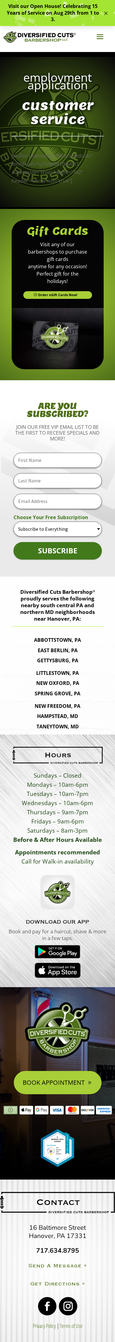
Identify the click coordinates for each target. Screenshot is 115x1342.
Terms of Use (71, 1325)
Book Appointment (54, 1082)
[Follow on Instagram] (68, 1306)
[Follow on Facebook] (47, 1306)
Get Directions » (57, 1283)
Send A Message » (57, 1265)
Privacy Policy (44, 1325)
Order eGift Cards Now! (57, 294)
